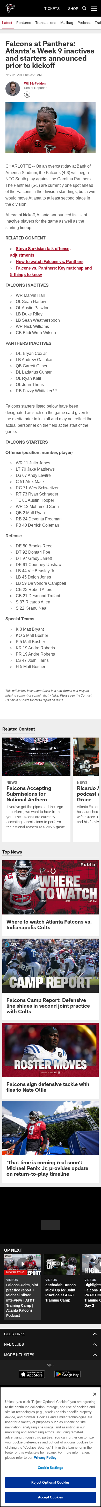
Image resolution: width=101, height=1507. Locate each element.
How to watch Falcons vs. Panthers (49, 260)
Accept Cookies (50, 1497)
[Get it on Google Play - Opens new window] (67, 1375)
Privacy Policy (44, 1457)
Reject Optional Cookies (50, 1482)
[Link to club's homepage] (10, 6)
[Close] (94, 1394)
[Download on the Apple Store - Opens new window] (32, 1373)
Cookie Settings (50, 1467)
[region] (50, 1447)
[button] (50, 1227)
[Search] (84, 8)
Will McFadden (35, 83)
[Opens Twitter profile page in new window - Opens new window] (27, 95)
